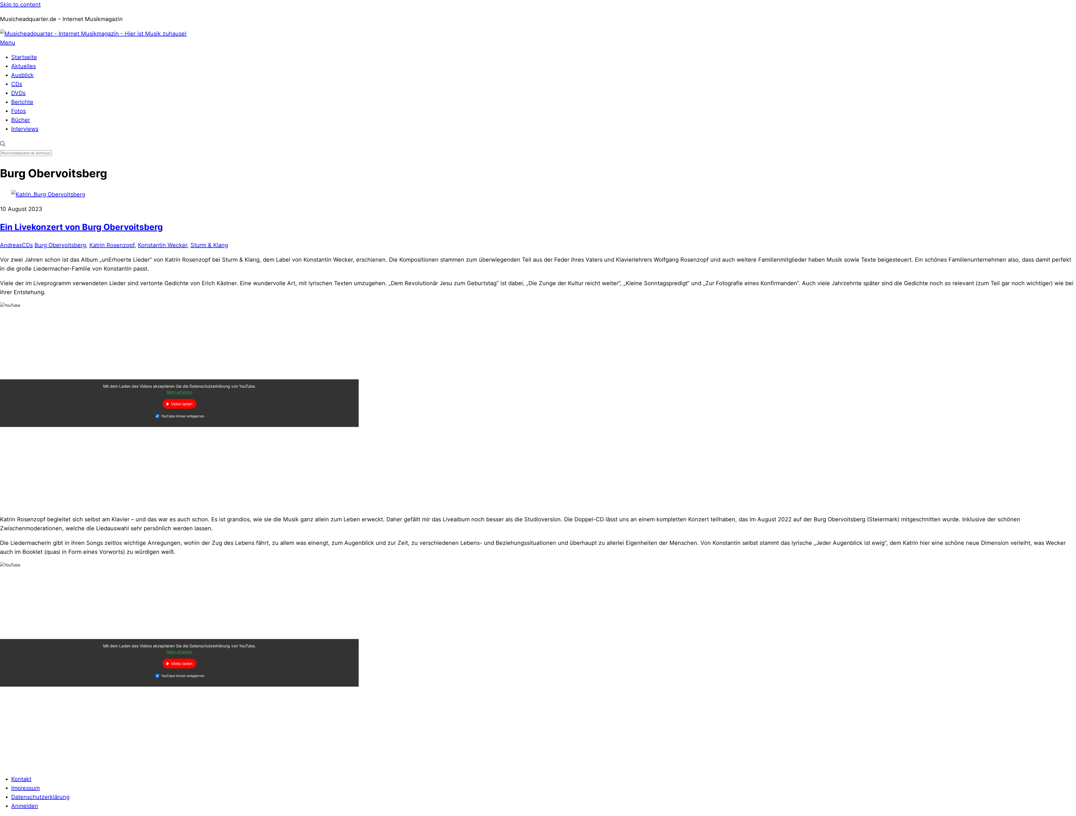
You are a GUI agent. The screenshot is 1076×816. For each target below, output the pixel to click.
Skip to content (20, 4)
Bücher (20, 120)
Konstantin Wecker (162, 245)
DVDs (18, 93)
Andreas (11, 245)
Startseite (24, 57)
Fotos (18, 111)
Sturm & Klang (209, 245)
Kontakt (21, 779)
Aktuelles (23, 66)
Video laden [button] (182, 404)
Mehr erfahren (179, 392)
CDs (16, 84)
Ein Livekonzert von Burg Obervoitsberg (81, 227)
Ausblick (22, 75)
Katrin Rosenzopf (111, 245)
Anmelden (24, 806)
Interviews (24, 128)
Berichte (22, 102)
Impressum (25, 788)
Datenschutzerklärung (40, 797)
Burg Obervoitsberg (60, 245)
